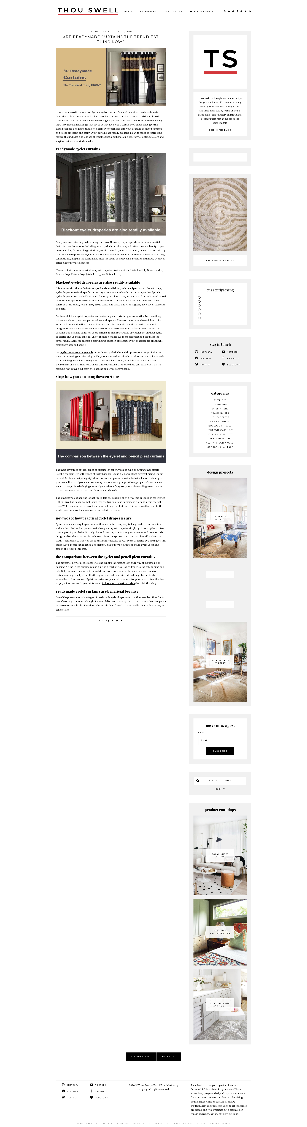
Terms (158, 1123)
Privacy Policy (141, 1123)
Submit (220, 789)
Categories (148, 11)
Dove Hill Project (220, 421)
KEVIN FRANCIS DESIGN (220, 260)
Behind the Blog (220, 130)
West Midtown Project (220, 443)
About (128, 11)
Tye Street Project (220, 438)
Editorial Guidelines (180, 1123)
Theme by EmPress (221, 1123)
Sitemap (201, 1123)
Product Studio (203, 11)
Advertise (123, 1123)
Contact (107, 1123)
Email (201, 733)
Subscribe (220, 751)
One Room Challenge (220, 447)
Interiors (220, 400)
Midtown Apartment (220, 430)
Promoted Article (101, 32)
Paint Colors (173, 11)
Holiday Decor (220, 417)
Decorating (220, 404)
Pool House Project (220, 434)
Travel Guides (220, 413)
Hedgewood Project (220, 426)
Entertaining (220, 408)
